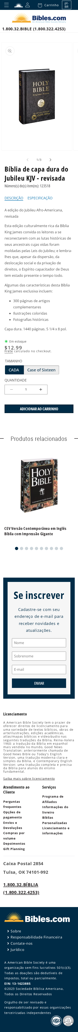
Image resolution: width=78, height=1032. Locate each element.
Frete (9, 351)
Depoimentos (14, 843)
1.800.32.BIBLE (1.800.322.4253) (34, 28)
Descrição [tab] (14, 198)
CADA (16, 370)
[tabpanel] (39, 269)
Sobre (16, 931)
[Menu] (6, 5)
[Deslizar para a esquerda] (27, 160)
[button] (47, 5)
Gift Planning (14, 849)
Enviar (39, 683)
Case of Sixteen (43, 370)
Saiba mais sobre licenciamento (29, 779)
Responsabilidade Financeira (36, 937)
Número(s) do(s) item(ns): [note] (27, 185)
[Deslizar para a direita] (50, 160)
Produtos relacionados (39, 438)
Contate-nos (22, 943)
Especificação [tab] (40, 198)
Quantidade (16, 380)
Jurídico (17, 949)
